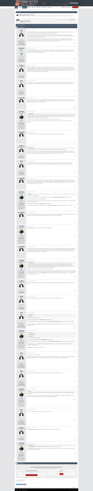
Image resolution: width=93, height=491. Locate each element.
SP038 (76, 490)
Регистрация (75, 7)
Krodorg (21, 65)
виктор (21, 296)
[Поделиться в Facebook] (18, 484)
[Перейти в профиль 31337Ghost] (21, 53)
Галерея (34, 7)
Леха (25, 21)
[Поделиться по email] (24, 484)
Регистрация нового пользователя (32, 475)
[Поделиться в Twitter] (16, 484)
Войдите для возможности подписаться (64, 19)
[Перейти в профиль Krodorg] (21, 70)
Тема (20, 490)
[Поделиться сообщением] (75, 30)
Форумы (25, 7)
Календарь (39, 7)
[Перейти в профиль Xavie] (21, 86)
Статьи (30, 7)
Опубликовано (31, 30)
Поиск (50, 7)
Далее (21, 27)
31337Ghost (21, 48)
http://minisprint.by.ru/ (30, 227)
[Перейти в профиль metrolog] (21, 117)
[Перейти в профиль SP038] (17, 15)
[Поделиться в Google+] (19, 484)
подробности (29, 347)
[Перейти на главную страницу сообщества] (16, 7)
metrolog (21, 111)
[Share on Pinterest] (25, 484)
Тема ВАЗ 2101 (71, 490)
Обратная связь (25, 490)
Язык (17, 490)
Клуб (20, 7)
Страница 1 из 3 (27, 463)
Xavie (21, 80)
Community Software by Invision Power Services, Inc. (48, 489)
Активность (45, 7)
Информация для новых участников (26, 14)
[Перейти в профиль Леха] (18, 20)
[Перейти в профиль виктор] (21, 301)
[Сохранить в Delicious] (22, 484)
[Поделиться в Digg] (21, 484)
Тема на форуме (21, 125)
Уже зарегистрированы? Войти (66, 7)
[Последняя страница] (23, 27)
